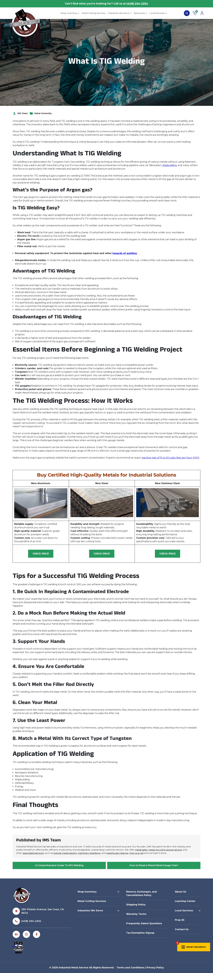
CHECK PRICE (41, 553)
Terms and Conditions (130, 967)
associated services (33, 853)
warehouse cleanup (117, 853)
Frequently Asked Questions (144, 923)
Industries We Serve (118, 13)
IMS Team (22, 113)
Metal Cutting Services (93, 13)
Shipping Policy (136, 904)
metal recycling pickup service (165, 849)
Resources (139, 13)
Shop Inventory (69, 13)
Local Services (157, 13)
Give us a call (136, 853)
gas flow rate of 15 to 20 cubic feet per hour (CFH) (170, 457)
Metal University (43, 113)
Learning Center (185, 901)
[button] (193, 947)
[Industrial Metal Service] (25, 24)
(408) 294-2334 (137, 3)
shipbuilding (169, 165)
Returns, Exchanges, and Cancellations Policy (141, 893)
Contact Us (182, 929)
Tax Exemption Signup (140, 932)
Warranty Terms (136, 914)
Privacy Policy (155, 967)
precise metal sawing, (65, 853)
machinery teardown (89, 853)
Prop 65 (179, 920)
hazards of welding (124, 253)
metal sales (141, 849)
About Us (180, 891)
